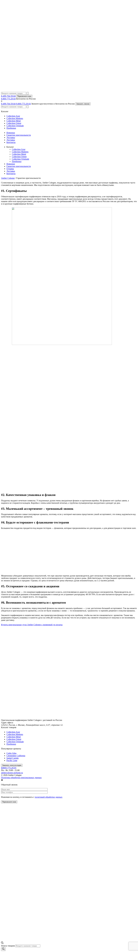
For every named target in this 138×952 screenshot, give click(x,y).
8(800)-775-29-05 (8, 768)
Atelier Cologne (8, 178)
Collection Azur (13, 116)
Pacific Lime (11, 760)
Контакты (10, 142)
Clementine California (15, 755)
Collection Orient (13, 123)
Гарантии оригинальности (18, 135)
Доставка (10, 137)
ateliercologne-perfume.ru (12, 773)
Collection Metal (13, 121)
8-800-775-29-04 (8, 99)
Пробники (11, 128)
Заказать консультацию (11, 765)
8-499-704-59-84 (8, 96)
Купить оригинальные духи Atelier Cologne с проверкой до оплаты (32, 625)
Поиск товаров (8, 946)
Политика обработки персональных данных (21, 777)
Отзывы (10, 169)
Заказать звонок (82, 104)
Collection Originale (15, 126)
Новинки (10, 133)
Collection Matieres (14, 118)
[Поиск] (3, 949)
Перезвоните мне (24, 96)
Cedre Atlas (11, 753)
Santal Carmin (12, 758)
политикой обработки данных (48, 797)
